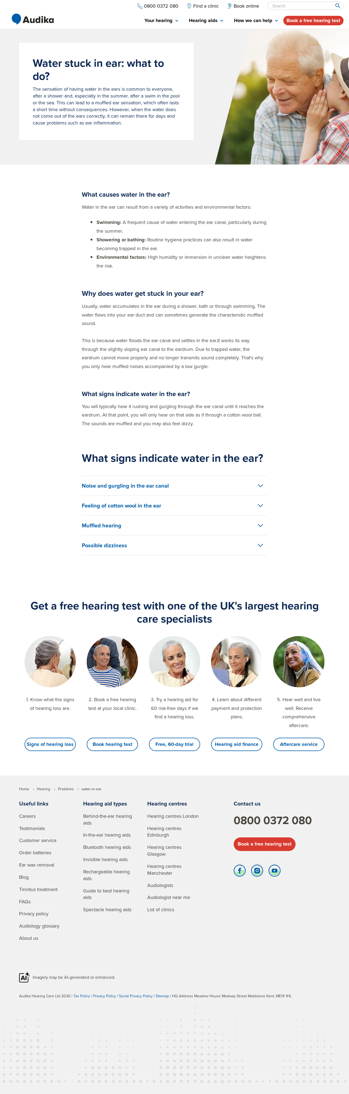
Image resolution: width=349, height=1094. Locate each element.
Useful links (34, 803)
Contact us (247, 803)
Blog (24, 877)
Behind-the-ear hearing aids (107, 819)
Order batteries (35, 852)
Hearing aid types (105, 803)
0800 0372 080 (273, 820)
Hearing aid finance (236, 744)
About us (28, 938)
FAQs (25, 901)
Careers (27, 816)
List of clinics (160, 909)
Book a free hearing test (313, 20)
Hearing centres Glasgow (164, 850)
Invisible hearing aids (105, 859)
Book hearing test (112, 744)
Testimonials (32, 828)
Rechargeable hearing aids (106, 875)
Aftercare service (299, 744)
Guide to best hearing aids (106, 894)
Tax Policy (81, 996)
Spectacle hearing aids (107, 909)
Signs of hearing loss (50, 744)
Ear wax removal (36, 864)
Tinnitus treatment (38, 889)
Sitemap (162, 996)
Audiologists (160, 885)
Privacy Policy (104, 996)
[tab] (161, 21)
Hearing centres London (173, 816)
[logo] (32, 19)
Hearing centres (167, 803)
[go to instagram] (257, 872)
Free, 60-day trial (174, 744)
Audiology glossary (39, 925)
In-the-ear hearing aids (107, 834)
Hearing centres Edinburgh (164, 831)
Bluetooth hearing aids (107, 847)
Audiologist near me (168, 897)
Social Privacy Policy (136, 996)
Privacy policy (34, 913)
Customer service (37, 840)
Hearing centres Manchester (164, 869)
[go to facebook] (240, 872)
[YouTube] (275, 872)
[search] (337, 5)
